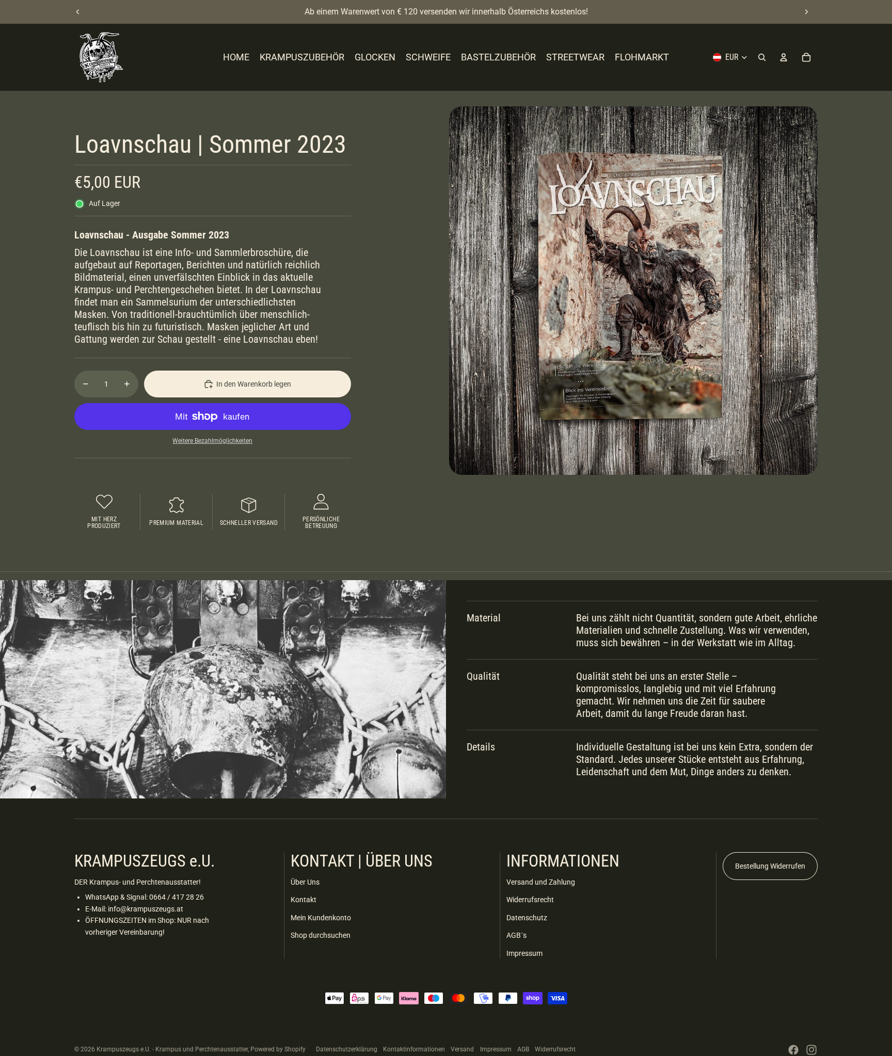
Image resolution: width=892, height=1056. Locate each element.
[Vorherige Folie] (78, 12)
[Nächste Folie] (806, 12)
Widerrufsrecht (530, 899)
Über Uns (305, 882)
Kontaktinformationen (414, 1049)
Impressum (524, 953)
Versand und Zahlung (540, 882)
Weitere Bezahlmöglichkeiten (212, 440)
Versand (462, 1049)
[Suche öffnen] (762, 57)
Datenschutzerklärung (346, 1049)
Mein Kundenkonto (321, 918)
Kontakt (303, 899)
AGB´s (516, 935)
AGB (523, 1049)
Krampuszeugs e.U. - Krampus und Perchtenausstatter (172, 1049)
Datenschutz (526, 918)
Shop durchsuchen (321, 935)
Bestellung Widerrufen (770, 866)
